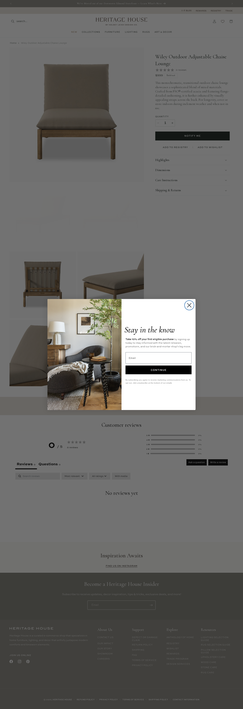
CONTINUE (158, 370)
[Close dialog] (189, 305)
